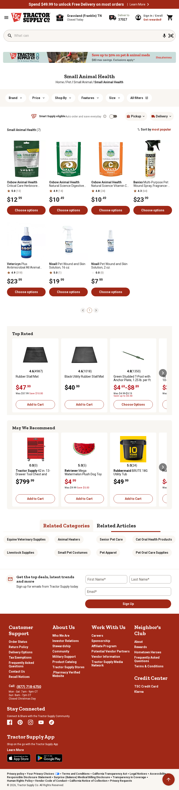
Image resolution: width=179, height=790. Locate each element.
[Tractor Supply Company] (30, 17)
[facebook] (9, 722)
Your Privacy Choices (40, 773)
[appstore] (19, 758)
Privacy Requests (121, 780)
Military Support (64, 656)
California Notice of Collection (88, 780)
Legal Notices (138, 773)
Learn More (137, 4)
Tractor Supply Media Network (107, 663)
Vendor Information (105, 656)
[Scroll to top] (168, 779)
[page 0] (83, 310)
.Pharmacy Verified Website (66, 674)
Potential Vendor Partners (110, 651)
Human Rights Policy (20, 780)
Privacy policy (15, 773)
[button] (148, 4)
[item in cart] (170, 17)
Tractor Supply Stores (68, 667)
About (138, 641)
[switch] (111, 116)
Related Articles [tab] (116, 525)
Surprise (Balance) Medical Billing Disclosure (82, 777)
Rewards (140, 647)
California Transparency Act (109, 773)
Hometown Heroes (147, 652)
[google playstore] (49, 758)
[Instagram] (30, 722)
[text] (108, 82)
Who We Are (60, 635)
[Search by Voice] (164, 35)
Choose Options (133, 404)
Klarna (139, 691)
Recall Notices (19, 677)
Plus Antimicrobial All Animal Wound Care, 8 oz (23, 265)
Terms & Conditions (149, 666)
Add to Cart (35, 404)
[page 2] (96, 310)
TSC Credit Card (146, 686)
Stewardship (61, 646)
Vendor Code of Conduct (51, 780)
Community (60, 651)
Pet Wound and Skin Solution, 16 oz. (67, 265)
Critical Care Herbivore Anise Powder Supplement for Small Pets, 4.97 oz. (25, 183)
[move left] (16, 373)
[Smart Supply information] (104, 116)
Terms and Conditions (76, 773)
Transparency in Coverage (129, 777)
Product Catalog (64, 662)
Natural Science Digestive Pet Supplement (66, 183)
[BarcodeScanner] (171, 35)
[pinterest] (20, 722)
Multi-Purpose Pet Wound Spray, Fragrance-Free (150, 183)
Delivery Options (21, 652)
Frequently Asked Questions (21, 664)
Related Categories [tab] (66, 525)
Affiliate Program (104, 646)
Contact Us (17, 671)
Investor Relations (65, 641)
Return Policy (18, 647)
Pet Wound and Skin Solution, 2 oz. (109, 265)
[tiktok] (51, 722)
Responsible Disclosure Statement (29, 777)
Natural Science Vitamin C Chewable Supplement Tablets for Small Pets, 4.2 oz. (109, 183)
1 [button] (89, 310)
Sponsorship (100, 641)
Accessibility (158, 773)
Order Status (18, 641)
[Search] (9, 35)
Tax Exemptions (20, 657)
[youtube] (41, 722)
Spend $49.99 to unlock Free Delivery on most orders (76, 4)
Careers (97, 635)
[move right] (163, 373)
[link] (60, 82)
